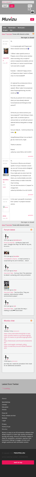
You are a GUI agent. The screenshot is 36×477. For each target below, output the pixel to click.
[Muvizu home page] (9, 18)
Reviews (4, 418)
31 (6, 218)
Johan (4, 216)
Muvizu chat (9, 320)
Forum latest (9, 230)
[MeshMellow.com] (19, 453)
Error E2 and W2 (9, 242)
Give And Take (8, 273)
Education (5, 407)
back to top (18, 462)
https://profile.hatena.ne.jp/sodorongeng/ (17, 335)
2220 (4, 187)
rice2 (15, 306)
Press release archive (9, 415)
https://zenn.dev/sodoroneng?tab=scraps (17, 333)
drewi (15, 290)
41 (6, 63)
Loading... (7, 388)
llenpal (15, 270)
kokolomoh (16, 331)
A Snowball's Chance (11, 259)
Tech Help (9, 34)
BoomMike (16, 256)
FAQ (11, 30)
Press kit (4, 413)
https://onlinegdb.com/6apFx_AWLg (15, 344)
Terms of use (6, 427)
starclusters (14, 361)
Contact (4, 404)
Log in (5, 6)
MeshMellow (6, 402)
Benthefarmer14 (18, 240)
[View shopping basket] (32, 12)
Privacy (4, 424)
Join (12, 6)
